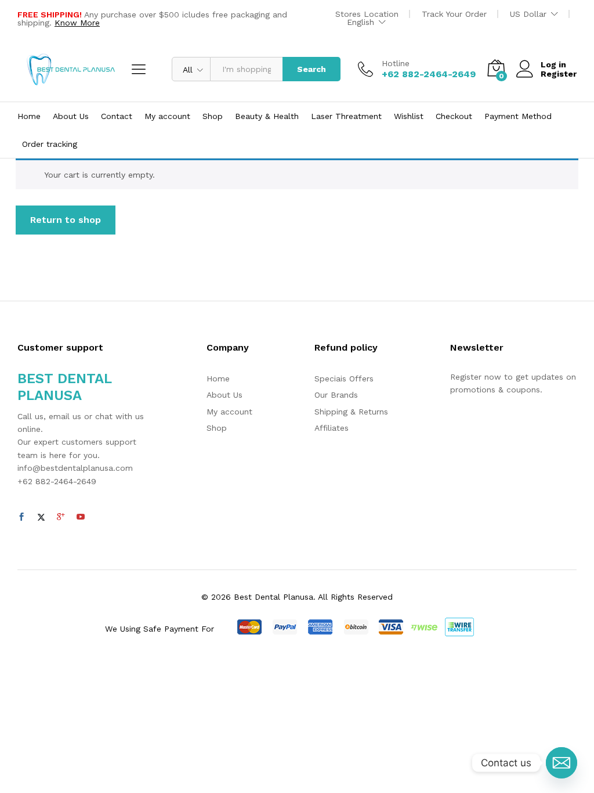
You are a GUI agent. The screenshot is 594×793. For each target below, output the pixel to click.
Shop (212, 116)
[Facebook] (21, 517)
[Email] (561, 762)
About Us (71, 116)
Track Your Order (454, 14)
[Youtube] (80, 517)
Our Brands (336, 394)
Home (29, 116)
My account (167, 116)
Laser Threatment (346, 116)
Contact (116, 116)
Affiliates (331, 427)
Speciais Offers (344, 378)
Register (559, 73)
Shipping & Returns (351, 411)
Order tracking (49, 144)
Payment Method (518, 116)
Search (311, 69)
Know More (77, 22)
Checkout (454, 116)
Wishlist (408, 116)
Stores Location (367, 14)
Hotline (396, 63)
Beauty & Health (267, 116)
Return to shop (65, 219)
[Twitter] (41, 517)
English (360, 22)
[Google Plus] (61, 517)
